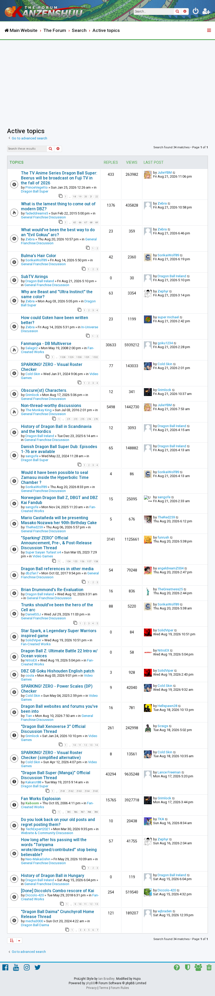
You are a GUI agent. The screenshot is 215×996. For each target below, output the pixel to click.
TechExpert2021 (37, 829)
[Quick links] (209, 31)
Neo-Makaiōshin (37, 859)
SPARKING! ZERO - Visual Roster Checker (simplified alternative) (51, 755)
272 (75, 419)
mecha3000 (34, 921)
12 (85, 745)
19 (80, 196)
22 (96, 196)
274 (89, 419)
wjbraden (165, 911)
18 (74, 196)
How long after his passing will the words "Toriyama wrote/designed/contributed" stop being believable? (59, 847)
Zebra (162, 203)
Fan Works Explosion (41, 798)
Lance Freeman (169, 772)
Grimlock (32, 395)
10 (74, 745)
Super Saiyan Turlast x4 (43, 552)
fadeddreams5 (36, 213)
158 (96, 561)
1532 (95, 357)
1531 (87, 357)
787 (82, 812)
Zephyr (163, 291)
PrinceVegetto (36, 187)
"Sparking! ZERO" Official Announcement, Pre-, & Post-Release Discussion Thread (56, 542)
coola (29, 675)
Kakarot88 (33, 782)
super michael (168, 317)
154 (69, 561)
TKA (161, 819)
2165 (95, 791)
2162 (70, 791)
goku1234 (165, 343)
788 (89, 812)
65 (74, 222)
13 (91, 745)
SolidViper (33, 640)
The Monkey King (38, 410)
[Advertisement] (107, 79)
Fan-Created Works (36, 644)
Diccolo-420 (34, 895)
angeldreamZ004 (171, 568)
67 (85, 222)
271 (69, 419)
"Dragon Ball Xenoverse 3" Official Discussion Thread (53, 729)
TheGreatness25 (170, 589)
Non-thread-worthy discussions (51, 405)
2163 (79, 791)
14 (96, 745)
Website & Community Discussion (47, 833)
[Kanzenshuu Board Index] (47, 11)
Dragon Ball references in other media (57, 568)
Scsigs (163, 726)
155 (75, 561)
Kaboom (32, 803)
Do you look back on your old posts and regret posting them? (58, 822)
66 (80, 222)
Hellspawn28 (167, 706)
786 (75, 812)
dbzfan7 (31, 573)
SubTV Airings (34, 276)
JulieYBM (165, 172)
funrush (163, 537)
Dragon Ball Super (34, 191)
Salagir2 (31, 348)
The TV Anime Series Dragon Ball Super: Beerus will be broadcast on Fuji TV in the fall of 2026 (59, 178)
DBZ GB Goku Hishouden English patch (57, 671)
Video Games (43, 556)
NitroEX (31, 660)
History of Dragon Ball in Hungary (52, 875)
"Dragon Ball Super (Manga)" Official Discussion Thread (55, 775)
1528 (62, 357)
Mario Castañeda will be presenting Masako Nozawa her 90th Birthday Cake (59, 520)
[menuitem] (195, 12)
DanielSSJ (33, 614)
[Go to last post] (174, 172)
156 (82, 561)
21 (91, 196)
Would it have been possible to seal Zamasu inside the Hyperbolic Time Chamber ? (55, 477)
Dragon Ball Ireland (39, 281)
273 (82, 419)
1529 (70, 357)
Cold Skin (32, 374)
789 (96, 812)
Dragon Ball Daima (35, 925)
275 (96, 419)
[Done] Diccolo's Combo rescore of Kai (57, 890)
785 (69, 812)
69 (96, 222)
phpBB (90, 983)
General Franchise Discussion (43, 217)
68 (91, 222)
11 (80, 745)
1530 (79, 357)
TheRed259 (34, 527)
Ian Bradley (106, 979)
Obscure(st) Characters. (44, 390)
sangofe (31, 456)
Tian (28, 716)
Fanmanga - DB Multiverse (46, 343)
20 (85, 196)
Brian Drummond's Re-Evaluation (52, 589)
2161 (62, 791)
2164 (87, 791)
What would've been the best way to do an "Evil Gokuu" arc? (58, 232)
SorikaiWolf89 (36, 260)
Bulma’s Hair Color (38, 255)
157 (89, 561)
